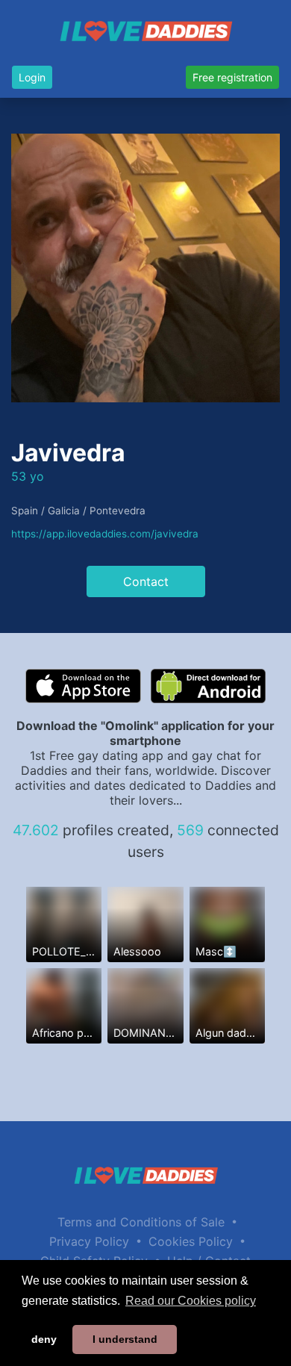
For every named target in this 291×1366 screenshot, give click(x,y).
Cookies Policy (190, 1241)
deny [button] (44, 1339)
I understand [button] (125, 1339)
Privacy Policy (89, 1241)
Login (32, 77)
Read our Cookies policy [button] (190, 1300)
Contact (146, 581)
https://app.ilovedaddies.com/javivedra (104, 534)
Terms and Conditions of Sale (141, 1221)
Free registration (232, 77)
